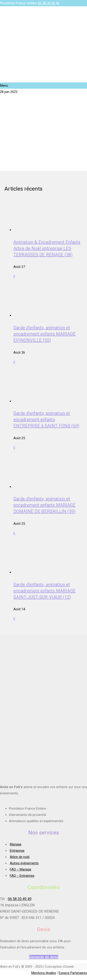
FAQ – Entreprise (22, 876)
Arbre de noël (19, 857)
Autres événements (24, 863)
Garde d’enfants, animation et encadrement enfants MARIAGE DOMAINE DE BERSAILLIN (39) (44, 505)
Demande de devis (43, 957)
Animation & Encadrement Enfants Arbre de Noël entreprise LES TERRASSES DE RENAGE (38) (46, 248)
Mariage (15, 844)
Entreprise (17, 851)
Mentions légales (43, 973)
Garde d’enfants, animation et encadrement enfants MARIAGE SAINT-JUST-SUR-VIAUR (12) (44, 591)
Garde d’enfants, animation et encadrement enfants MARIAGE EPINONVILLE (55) (44, 334)
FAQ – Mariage (20, 869)
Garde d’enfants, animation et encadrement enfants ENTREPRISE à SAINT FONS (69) (46, 419)
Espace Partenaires (73, 973)
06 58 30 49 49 (48, 3)
